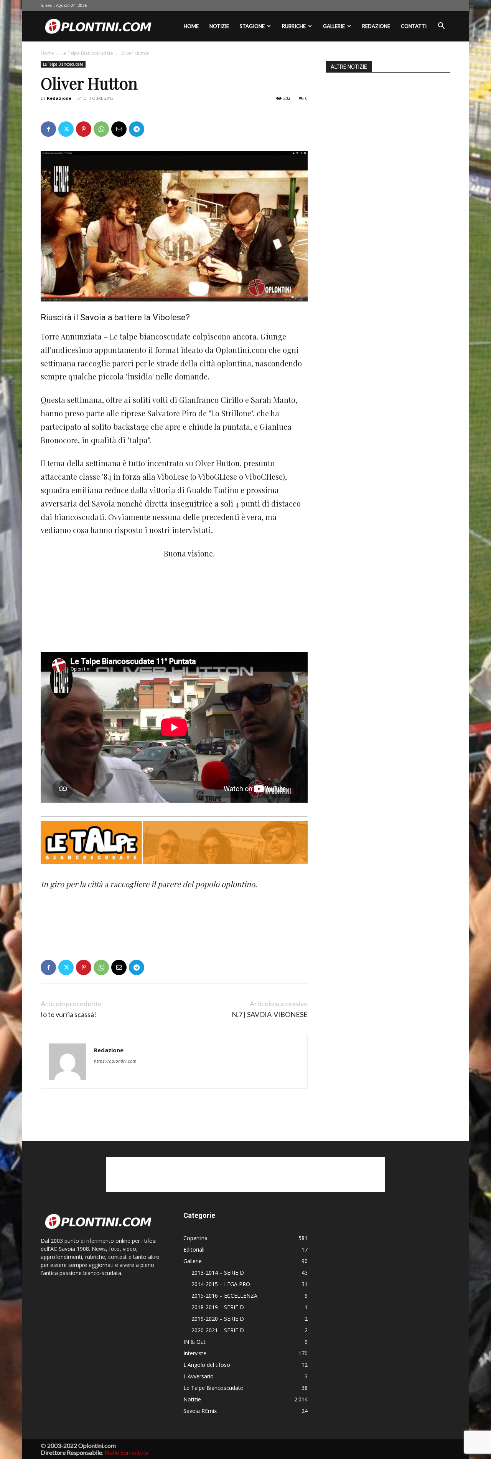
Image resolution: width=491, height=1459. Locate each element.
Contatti (414, 26)
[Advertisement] (98, 598)
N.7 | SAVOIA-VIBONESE (270, 1014)
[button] (441, 26)
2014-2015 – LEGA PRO (220, 1284)
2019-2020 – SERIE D (217, 1318)
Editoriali (193, 1249)
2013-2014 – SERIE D (217, 1272)
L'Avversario (198, 1376)
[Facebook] (48, 129)
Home (191, 26)
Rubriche (294, 26)
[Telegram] (136, 129)
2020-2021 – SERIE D (217, 1330)
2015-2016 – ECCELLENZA (224, 1295)
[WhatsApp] (101, 129)
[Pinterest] (83, 129)
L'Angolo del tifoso (206, 1364)
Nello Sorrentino (126, 1452)
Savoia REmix (200, 1410)
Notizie (219, 26)
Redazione (376, 26)
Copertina (195, 1238)
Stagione (252, 26)
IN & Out (194, 1341)
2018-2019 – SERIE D (217, 1307)
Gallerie (334, 26)
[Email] (119, 129)
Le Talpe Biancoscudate (87, 53)
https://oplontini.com (115, 1061)
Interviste (194, 1353)
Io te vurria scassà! (68, 1014)
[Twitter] (66, 129)
